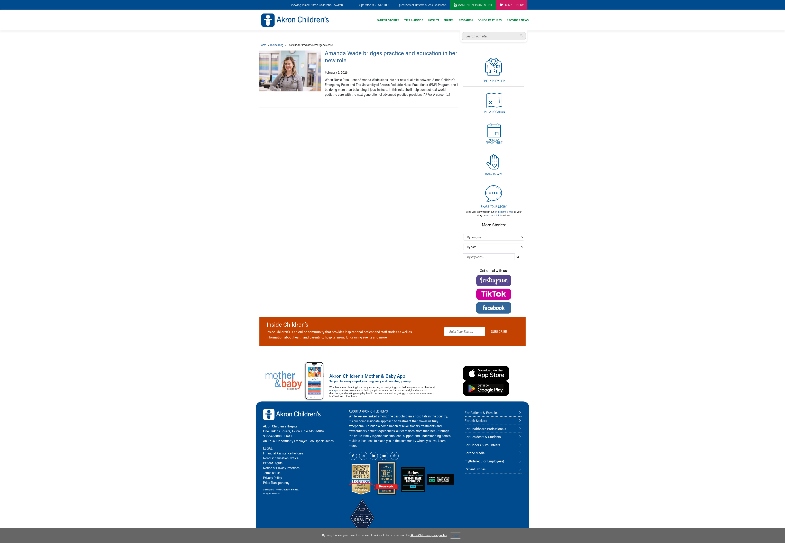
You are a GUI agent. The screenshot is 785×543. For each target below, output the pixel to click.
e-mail (510, 211)
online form (500, 211)
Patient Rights (273, 463)
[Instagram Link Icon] (363, 456)
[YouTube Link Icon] (384, 456)
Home (262, 45)
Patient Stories (388, 20)
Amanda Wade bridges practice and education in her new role (391, 56)
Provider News (518, 20)
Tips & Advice (413, 20)
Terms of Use (271, 473)
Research (466, 20)
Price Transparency (276, 482)
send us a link (492, 215)
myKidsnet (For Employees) (484, 461)
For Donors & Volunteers (482, 445)
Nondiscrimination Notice (280, 458)
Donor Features (490, 20)
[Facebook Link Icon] (353, 456)
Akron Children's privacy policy (428, 535)
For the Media (475, 453)
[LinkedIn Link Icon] (374, 456)
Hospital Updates (440, 20)
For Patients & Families (481, 412)
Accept (455, 535)
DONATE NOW (513, 5)
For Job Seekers (476, 420)
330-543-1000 (381, 5)
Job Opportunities (321, 441)
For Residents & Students (483, 436)
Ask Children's (437, 5)
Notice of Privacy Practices (281, 468)
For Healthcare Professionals (485, 428)
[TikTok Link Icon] (394, 456)
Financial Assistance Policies (283, 453)
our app (333, 390)
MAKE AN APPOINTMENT (474, 5)
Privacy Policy (272, 478)
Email (288, 436)
